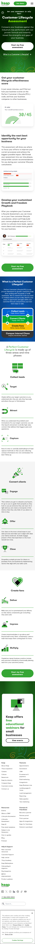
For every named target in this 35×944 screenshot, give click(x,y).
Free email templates (8, 827)
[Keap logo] (5, 3)
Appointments (24, 766)
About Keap (5, 766)
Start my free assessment (17, 46)
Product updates (7, 879)
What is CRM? (5, 813)
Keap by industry (6, 780)
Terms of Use (8, 934)
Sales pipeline (23, 799)
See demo (20, 3)
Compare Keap (6, 783)
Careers (4, 771)
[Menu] (32, 3)
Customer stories (7, 786)
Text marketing (24, 802)
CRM (20, 771)
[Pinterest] (18, 891)
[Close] (32, 913)
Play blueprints (6, 871)
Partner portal (24, 815)
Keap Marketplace (7, 863)
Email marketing (24, 779)
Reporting (22, 796)
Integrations (23, 782)
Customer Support (7, 854)
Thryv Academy (6, 860)
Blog (2, 838)
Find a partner (24, 818)
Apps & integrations (25, 821)
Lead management (25, 793)
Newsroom (4, 777)
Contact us (5, 789)
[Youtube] (25, 891)
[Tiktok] (21, 891)
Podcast (4, 841)
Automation (23, 768)
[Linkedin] (14, 891)
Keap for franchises (25, 824)
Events (3, 810)
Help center (5, 857)
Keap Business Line (25, 785)
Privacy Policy (17, 925)
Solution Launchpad (25, 827)
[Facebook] (2, 891)
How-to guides (6, 835)
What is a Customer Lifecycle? (16, 54)
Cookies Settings (17, 940)
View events (17, 740)
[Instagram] (10, 891)
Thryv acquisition (6, 768)
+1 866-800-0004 (8, 897)
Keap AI (3, 824)
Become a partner (25, 812)
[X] (6, 891)
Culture (3, 774)
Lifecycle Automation (8, 816)
